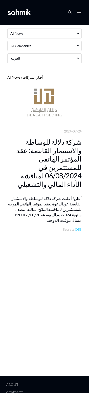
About (12, 384)
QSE (78, 229)
